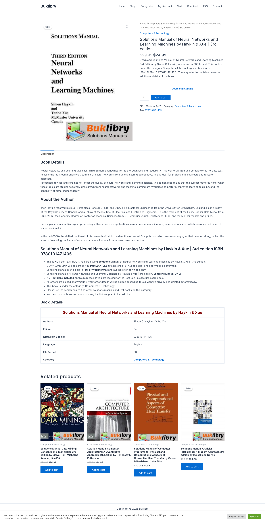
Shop (133, 6)
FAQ (205, 6)
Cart (179, 6)
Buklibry (48, 6)
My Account (165, 6)
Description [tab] (47, 153)
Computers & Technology (161, 23)
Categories (146, 6)
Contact (217, 6)
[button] (127, 27)
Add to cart (160, 97)
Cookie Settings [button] (236, 516)
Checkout (192, 6)
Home (121, 6)
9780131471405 (153, 110)
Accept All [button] (254, 516)
